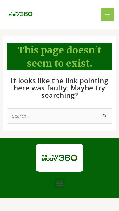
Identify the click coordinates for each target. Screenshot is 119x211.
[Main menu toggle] (108, 15)
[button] (59, 183)
